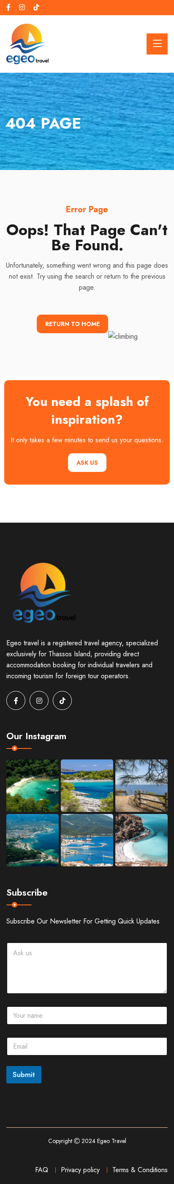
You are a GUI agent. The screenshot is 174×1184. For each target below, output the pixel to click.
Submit (24, 1074)
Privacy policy (80, 1170)
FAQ (41, 1170)
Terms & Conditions (140, 1170)
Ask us (87, 462)
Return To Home (72, 324)
